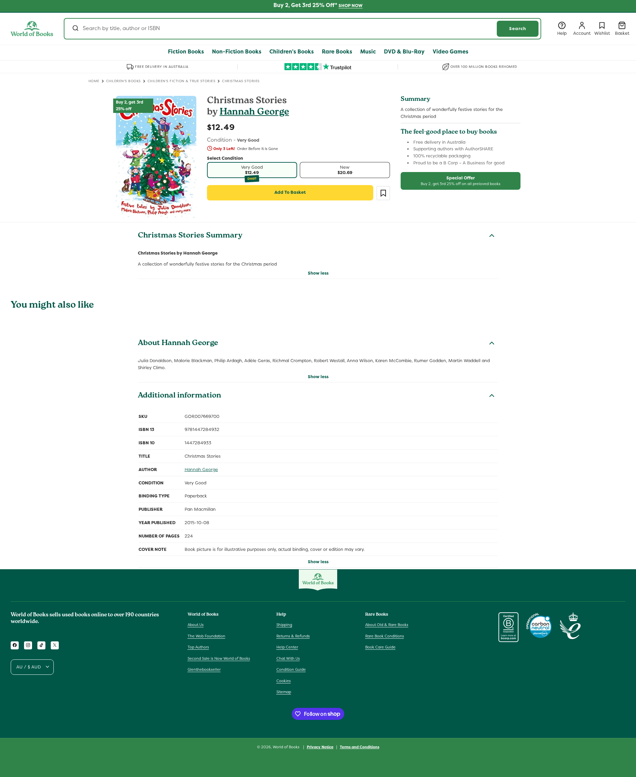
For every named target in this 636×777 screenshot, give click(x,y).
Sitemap (283, 692)
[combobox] (302, 28)
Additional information (179, 396)
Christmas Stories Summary (190, 236)
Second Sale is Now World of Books (219, 658)
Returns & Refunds (293, 636)
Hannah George (254, 113)
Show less (318, 273)
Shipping (284, 624)
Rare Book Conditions (384, 636)
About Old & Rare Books (386, 624)
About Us (196, 624)
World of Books (286, 747)
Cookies (283, 680)
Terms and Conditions (359, 747)
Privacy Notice (320, 747)
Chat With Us (288, 658)
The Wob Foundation (206, 636)
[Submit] (75, 28)
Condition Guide (291, 669)
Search (517, 28)
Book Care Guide (380, 647)
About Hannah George (178, 343)
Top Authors (198, 647)
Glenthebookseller (204, 669)
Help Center (287, 647)
